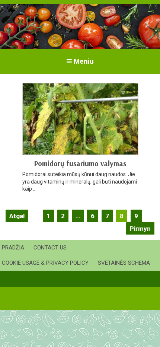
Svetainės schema (124, 263)
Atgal (17, 216)
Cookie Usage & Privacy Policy (45, 263)
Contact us (50, 247)
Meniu (84, 61)
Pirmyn (140, 228)
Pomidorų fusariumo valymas (80, 163)
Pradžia (13, 247)
